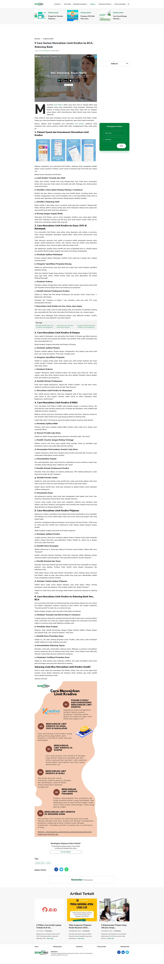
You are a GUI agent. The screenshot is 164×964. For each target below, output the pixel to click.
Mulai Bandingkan (66, 852)
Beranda (37, 39)
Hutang (92, 4)
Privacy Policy (101, 947)
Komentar (48, 931)
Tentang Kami (57, 947)
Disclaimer (79, 947)
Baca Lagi (50, 938)
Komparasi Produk (105, 4)
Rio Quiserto (46, 51)
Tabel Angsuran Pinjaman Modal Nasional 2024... (80, 926)
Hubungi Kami (124, 947)
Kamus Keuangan (120, 4)
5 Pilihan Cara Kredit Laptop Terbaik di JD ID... (48, 926)
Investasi (57, 4)
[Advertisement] (82, 30)
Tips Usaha (67, 4)
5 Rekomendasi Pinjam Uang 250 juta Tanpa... (113, 926)
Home (36, 947)
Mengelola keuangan (79, 4)
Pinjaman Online (53, 13)
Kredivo (48, 863)
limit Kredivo (58, 105)
